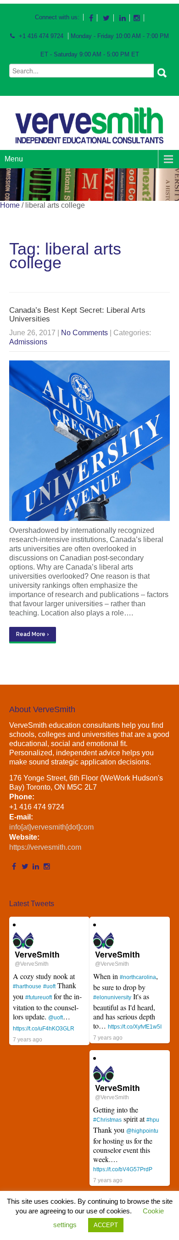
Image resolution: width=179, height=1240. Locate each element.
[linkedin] (123, 18)
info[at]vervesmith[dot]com (51, 827)
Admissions (28, 342)
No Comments (84, 333)
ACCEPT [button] (106, 1225)
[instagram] (137, 18)
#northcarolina (138, 977)
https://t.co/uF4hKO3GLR (43, 1028)
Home (10, 205)
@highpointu (142, 1131)
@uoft (55, 1017)
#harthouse (27, 986)
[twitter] (106, 18)
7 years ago (27, 1039)
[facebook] (91, 18)
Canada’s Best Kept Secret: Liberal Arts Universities (77, 314)
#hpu (152, 1120)
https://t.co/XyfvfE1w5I (135, 1027)
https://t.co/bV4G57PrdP (122, 1169)
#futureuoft (38, 997)
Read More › (32, 634)
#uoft (49, 986)
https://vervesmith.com (45, 847)
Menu (14, 159)
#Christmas (107, 1120)
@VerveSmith (32, 964)
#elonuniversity (112, 997)
